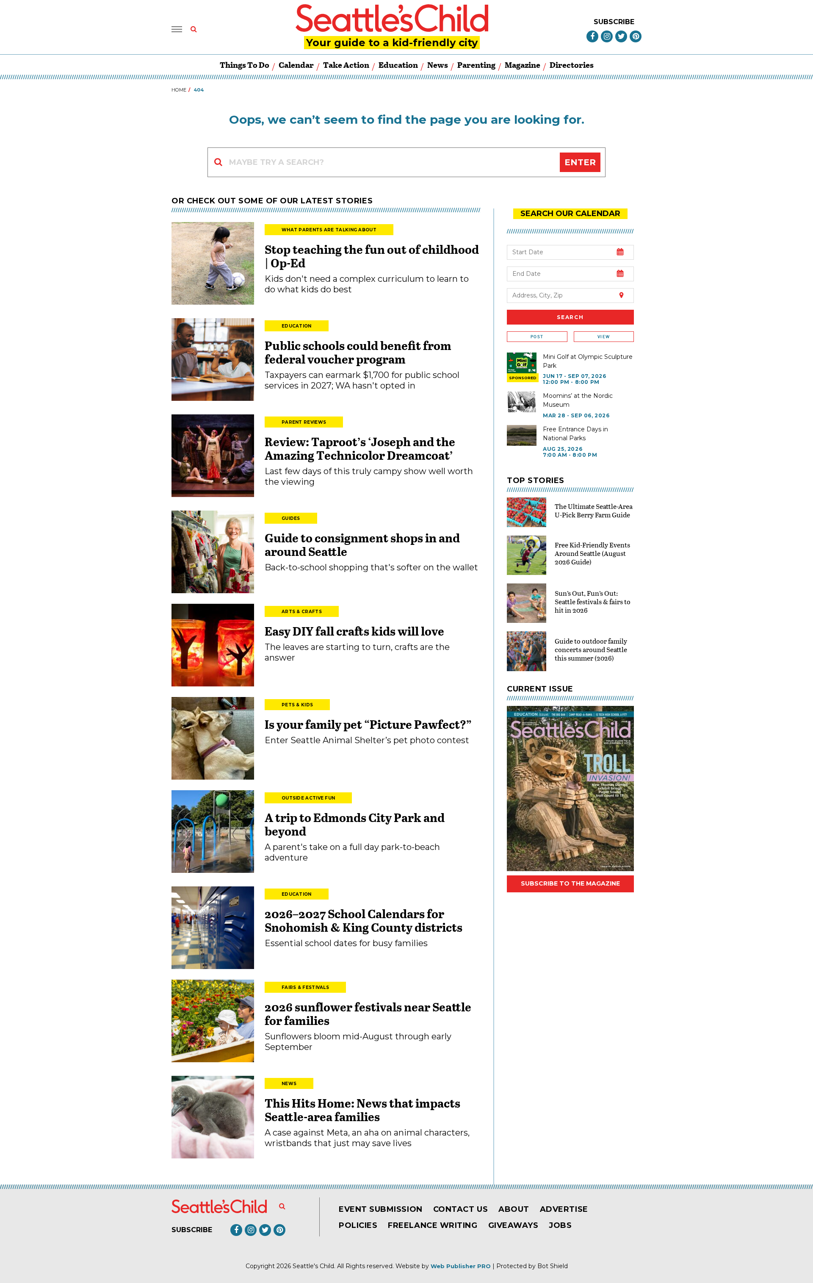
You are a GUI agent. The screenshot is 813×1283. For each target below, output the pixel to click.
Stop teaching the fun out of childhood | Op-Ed (372, 256)
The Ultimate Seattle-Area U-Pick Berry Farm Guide (594, 510)
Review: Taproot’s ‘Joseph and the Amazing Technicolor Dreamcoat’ (360, 448)
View (603, 336)
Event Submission (381, 1209)
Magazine (522, 64)
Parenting (476, 64)
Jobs (560, 1225)
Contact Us (460, 1209)
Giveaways (513, 1225)
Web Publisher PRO (461, 1266)
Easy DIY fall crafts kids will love (354, 630)
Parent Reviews (304, 422)
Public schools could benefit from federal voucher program (358, 352)
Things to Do (244, 64)
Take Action (346, 64)
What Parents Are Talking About (329, 230)
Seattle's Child (313, 1266)
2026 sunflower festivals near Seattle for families (368, 1013)
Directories (572, 64)
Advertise (564, 1209)
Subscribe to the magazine (570, 883)
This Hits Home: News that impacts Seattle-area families (362, 1109)
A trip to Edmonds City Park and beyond (355, 824)
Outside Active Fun (308, 798)
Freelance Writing (432, 1225)
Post (537, 336)
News (437, 64)
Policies (358, 1225)
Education (398, 64)
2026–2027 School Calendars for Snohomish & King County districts (363, 920)
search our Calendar (570, 213)
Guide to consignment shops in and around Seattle (362, 544)
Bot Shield (552, 1266)
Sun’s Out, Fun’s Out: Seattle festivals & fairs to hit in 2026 (592, 601)
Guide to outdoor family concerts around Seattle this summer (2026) (591, 649)
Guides (291, 518)
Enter (580, 162)
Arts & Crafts (302, 611)
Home (178, 90)
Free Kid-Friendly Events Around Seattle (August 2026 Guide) (592, 553)
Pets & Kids (297, 705)
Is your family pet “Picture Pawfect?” (368, 724)
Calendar (296, 64)
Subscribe (614, 22)
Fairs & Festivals (305, 987)
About (513, 1209)
